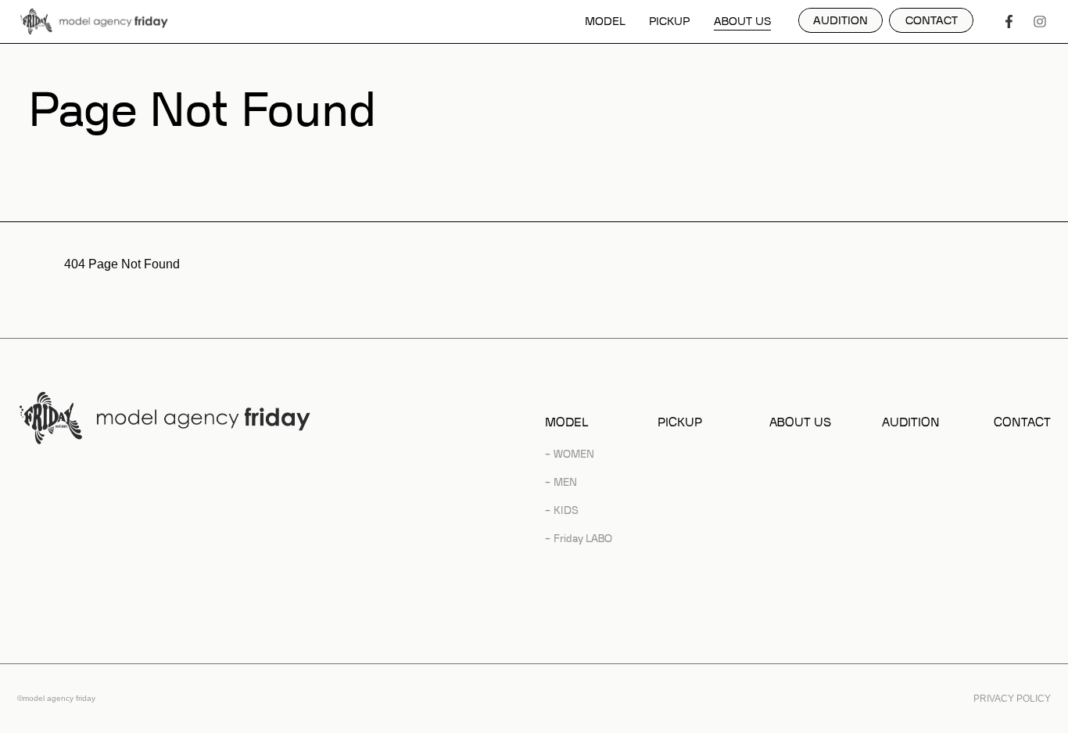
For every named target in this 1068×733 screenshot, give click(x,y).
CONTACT (1022, 423)
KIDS (566, 510)
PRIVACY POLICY (1012, 698)
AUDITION (911, 423)
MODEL (605, 21)
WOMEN (574, 454)
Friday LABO (583, 539)
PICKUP (669, 21)
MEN (565, 482)
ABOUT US (742, 21)
